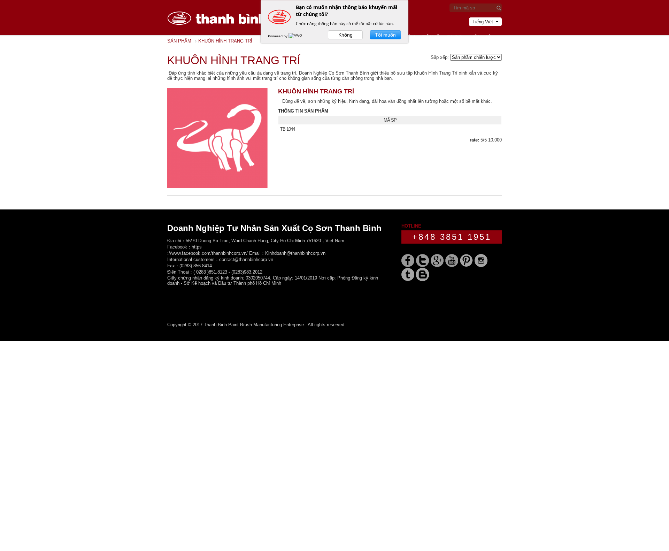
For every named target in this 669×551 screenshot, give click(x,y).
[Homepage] (219, 33)
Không (345, 35)
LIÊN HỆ (480, 38)
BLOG (454, 38)
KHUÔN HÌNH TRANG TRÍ (316, 91)
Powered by (278, 35)
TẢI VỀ (431, 38)
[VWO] (296, 35)
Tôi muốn (385, 35)
